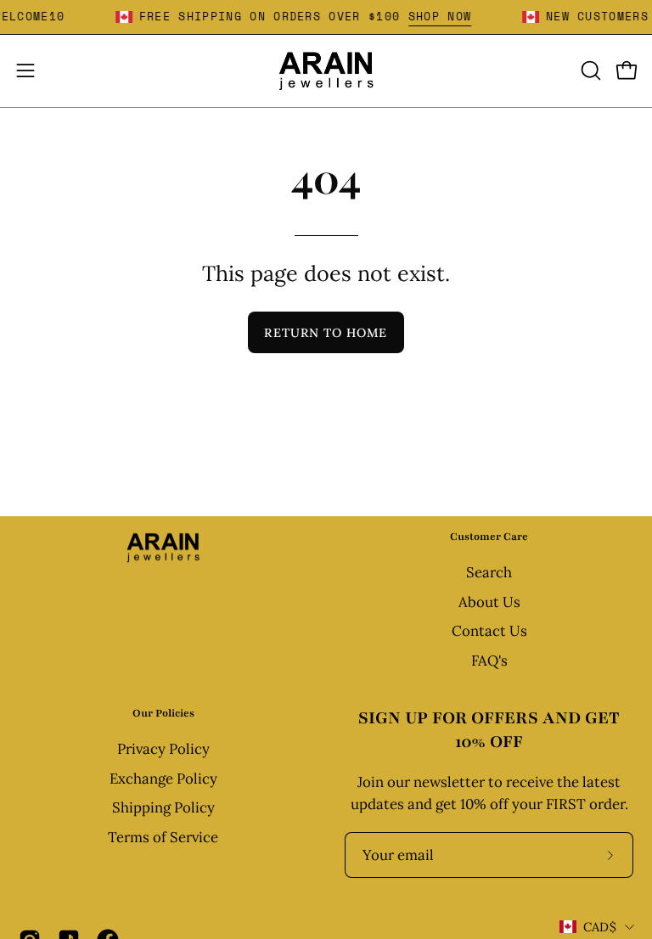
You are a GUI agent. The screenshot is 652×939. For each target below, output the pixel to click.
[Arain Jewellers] (326, 71)
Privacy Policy (163, 748)
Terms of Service (163, 837)
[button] (589, 70)
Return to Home (325, 332)
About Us (489, 602)
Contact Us (489, 631)
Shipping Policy (163, 807)
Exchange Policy (163, 778)
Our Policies (163, 713)
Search (489, 572)
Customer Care (489, 536)
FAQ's (489, 660)
